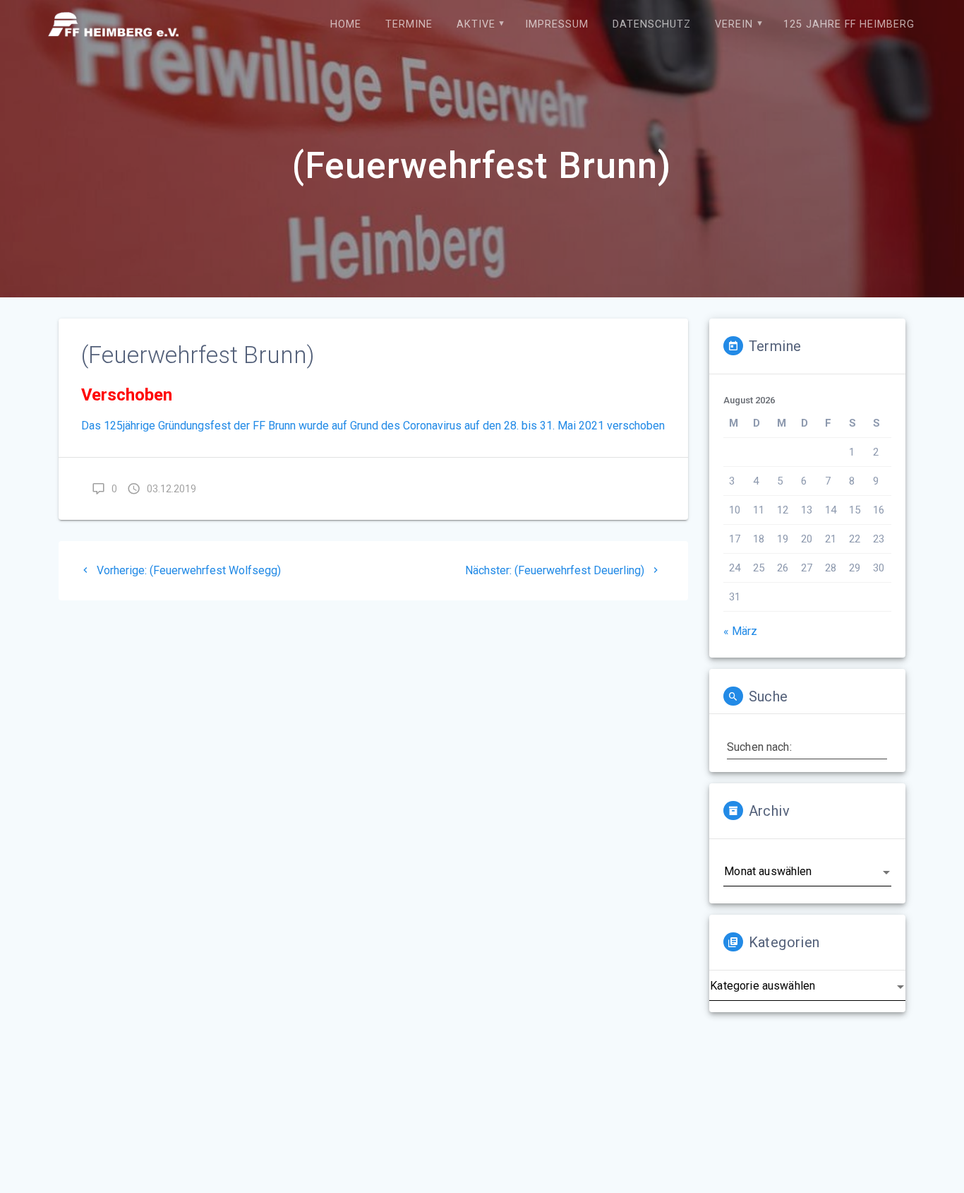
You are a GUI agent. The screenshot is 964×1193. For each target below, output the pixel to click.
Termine (409, 24)
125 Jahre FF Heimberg (849, 24)
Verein (734, 24)
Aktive (476, 24)
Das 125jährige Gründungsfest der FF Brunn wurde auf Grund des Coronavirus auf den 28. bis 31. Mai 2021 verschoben (373, 425)
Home (345, 24)
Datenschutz (652, 24)
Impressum (557, 24)
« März (740, 631)
